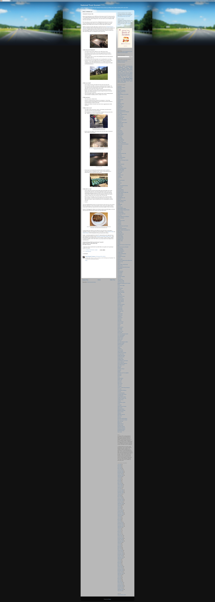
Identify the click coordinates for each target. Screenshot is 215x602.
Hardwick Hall (120, 235)
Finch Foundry (120, 207)
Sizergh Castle (120, 358)
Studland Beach (120, 378)
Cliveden (119, 162)
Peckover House (120, 321)
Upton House (120, 407)
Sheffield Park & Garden (122, 352)
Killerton (119, 263)
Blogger (109, 599)
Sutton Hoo (120, 382)
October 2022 (120, 473)
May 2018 (119, 519)
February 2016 (120, 550)
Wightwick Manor (121, 423)
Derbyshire (123, 68)
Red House (99, 236)
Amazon (119, 24)
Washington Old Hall (121, 414)
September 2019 (121, 503)
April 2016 (119, 547)
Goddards (119, 221)
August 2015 (120, 558)
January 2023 (120, 469)
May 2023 (119, 465)
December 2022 (120, 471)
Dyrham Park (120, 196)
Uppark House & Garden (122, 406)
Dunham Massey (121, 189)
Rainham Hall (120, 339)
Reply (86, 260)
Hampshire (119, 70)
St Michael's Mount (121, 368)
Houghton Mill (120, 252)
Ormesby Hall (120, 313)
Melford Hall (120, 294)
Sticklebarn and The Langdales (123, 372)
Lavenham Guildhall (121, 276)
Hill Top (119, 243)
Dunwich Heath (120, 193)
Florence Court (120, 211)
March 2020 (120, 496)
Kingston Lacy (120, 265)
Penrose (119, 324)
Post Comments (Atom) (91, 282)
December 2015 (120, 553)
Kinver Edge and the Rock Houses (124, 267)
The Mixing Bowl (127, 78)
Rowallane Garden (121, 343)
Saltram (119, 347)
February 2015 (120, 566)
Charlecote (119, 150)
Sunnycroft (119, 380)
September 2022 (121, 475)
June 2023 (119, 464)
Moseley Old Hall (121, 301)
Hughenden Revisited (121, 256)
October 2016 (120, 539)
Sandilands (119, 348)
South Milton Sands (121, 364)
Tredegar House (120, 399)
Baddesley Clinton (121, 103)
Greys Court (120, 227)
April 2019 (119, 508)
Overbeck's (120, 316)
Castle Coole (120, 145)
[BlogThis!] (101, 250)
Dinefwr (119, 184)
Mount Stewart (120, 305)
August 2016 (120, 542)
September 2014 (121, 573)
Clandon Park (120, 158)
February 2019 (120, 510)
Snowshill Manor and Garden (123, 360)
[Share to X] (102, 250)
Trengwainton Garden (121, 402)
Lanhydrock (120, 275)
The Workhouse (120, 395)
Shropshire (130, 76)
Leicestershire (130, 71)
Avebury (119, 102)
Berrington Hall (120, 118)
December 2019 (120, 499)
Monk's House (120, 297)
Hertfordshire (128, 70)
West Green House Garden (122, 419)
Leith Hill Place (120, 279)
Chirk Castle (120, 156)
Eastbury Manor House (122, 200)
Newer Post (85, 279)
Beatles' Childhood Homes (122, 114)
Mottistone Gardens (121, 304)
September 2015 (121, 557)
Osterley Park (120, 315)
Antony (119, 95)
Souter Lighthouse (121, 362)
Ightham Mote (120, 259)
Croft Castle (120, 177)
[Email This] (100, 250)
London (123, 72)
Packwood (119, 319)
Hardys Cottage (120, 236)
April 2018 (119, 520)
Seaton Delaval (120, 351)
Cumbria (119, 68)
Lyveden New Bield (121, 292)
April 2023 (119, 467)
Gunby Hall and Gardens (122, 228)
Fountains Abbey (121, 212)
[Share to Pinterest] (104, 250)
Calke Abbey (120, 137)
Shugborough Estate (121, 355)
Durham (119, 69)
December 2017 (120, 523)
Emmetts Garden (121, 201)
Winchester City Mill (121, 426)
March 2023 (120, 468)
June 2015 (119, 561)
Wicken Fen (120, 422)
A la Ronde (119, 86)
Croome (119, 181)
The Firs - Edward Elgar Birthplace (124, 387)
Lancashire (125, 71)
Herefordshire (124, 70)
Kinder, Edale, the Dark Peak (123, 264)
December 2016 (120, 538)
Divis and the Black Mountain (123, 185)
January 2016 (120, 551)
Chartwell (119, 152)
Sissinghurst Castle (121, 356)
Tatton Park (120, 384)
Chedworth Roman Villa (122, 153)
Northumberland (124, 75)
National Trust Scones (90, 5)
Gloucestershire (88, 251)
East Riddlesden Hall (121, 197)
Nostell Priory (120, 308)
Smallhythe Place (121, 359)
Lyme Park (119, 289)
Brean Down (120, 130)
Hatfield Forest (120, 239)
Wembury (119, 417)
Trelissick (119, 401)
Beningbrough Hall (121, 117)
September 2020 (121, 492)
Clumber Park (120, 166)
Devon (127, 68)
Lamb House (120, 273)
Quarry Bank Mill (120, 336)
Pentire (119, 325)
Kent (122, 71)
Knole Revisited (120, 271)
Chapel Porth (120, 149)
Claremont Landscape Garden (123, 160)
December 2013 (120, 585)
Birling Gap (119, 121)
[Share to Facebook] (103, 250)
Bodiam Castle (120, 125)
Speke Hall (119, 366)
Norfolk (131, 72)
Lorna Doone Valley (121, 285)
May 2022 (119, 480)
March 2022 (120, 483)
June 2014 (119, 577)
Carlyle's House (120, 141)
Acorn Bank (103, 236)
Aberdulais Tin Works (121, 87)
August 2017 (120, 527)
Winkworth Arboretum (121, 427)
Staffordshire (130, 77)
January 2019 (120, 511)
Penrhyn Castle (110, 231)
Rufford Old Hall (120, 344)
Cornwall (130, 67)
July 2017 (119, 528)
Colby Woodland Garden (122, 168)
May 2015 (119, 562)
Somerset (119, 77)
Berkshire (123, 66)
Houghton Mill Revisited (122, 253)
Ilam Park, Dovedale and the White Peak (125, 260)
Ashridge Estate (120, 99)
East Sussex (122, 69)
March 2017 (120, 534)
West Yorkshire (129, 81)
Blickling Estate (120, 123)
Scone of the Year (125, 76)
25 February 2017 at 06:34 (100, 256)
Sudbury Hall (120, 379)
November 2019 (120, 500)
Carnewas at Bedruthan (122, 142)
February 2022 (120, 484)
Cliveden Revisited (121, 164)
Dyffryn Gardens (120, 195)
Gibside (119, 219)
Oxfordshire (119, 76)
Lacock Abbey (120, 272)
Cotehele (119, 173)
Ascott (119, 98)
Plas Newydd (120, 328)
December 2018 (120, 512)
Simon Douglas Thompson (90, 256)
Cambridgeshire (120, 67)
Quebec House (108, 236)
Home (99, 279)
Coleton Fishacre (86, 232)
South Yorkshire (125, 77)
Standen (119, 371)
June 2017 (119, 530)
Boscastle (119, 127)
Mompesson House (121, 296)
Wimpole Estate (120, 425)
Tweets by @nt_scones (122, 594)
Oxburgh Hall (120, 317)
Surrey (121, 78)
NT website (128, 23)
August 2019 (120, 504)
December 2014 (120, 569)
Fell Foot (119, 205)
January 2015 (120, 567)
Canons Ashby (120, 138)
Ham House (120, 231)
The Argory (119, 386)
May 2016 (119, 546)
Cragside (119, 176)
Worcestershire (123, 82)
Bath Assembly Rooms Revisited (123, 111)
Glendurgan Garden (121, 220)
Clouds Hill (119, 165)
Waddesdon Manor (121, 409)
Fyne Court (120, 215)
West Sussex (123, 81)
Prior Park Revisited (121, 335)
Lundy (119, 286)
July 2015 (119, 559)
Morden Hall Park (121, 300)
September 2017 (121, 526)
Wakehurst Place (121, 411)
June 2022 (119, 479)
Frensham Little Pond (121, 213)
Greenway (119, 224)
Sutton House (120, 383)
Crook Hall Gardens (121, 180)
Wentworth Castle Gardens (122, 418)
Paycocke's (120, 320)
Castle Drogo (120, 146)
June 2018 (119, 518)
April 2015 (119, 563)
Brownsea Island (120, 133)
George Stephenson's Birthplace (123, 216)
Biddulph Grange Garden (122, 119)
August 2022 (120, 476)
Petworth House (120, 327)
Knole (119, 269)
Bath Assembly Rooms (122, 110)
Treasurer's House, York (122, 398)
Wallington (119, 413)
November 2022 (120, 472)
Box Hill (119, 129)
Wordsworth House (121, 430)
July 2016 (119, 543)
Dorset (131, 68)
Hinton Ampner (120, 248)
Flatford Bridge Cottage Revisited (123, 209)
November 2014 (120, 570)
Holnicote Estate (120, 249)
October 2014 (120, 571)
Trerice (119, 403)
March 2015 (120, 565)
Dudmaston (120, 188)
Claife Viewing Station (121, 157)
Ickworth (119, 257)
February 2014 (120, 582)
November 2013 (120, 586)
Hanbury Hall (120, 232)
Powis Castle (120, 332)
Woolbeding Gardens (121, 429)
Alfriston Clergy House (121, 91)
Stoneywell (119, 374)
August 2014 (120, 574)
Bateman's (119, 109)
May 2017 (119, 531)
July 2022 (119, 477)
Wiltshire (119, 82)
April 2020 (119, 495)
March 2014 (120, 581)
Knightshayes (120, 268)
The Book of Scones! (121, 62)
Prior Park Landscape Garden (123, 333)
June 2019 (119, 507)
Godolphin (119, 223)
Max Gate (119, 293)
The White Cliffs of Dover (122, 394)
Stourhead (119, 375)
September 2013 (121, 589)
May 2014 (119, 578)
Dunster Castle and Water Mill (123, 192)
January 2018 (120, 522)
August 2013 (120, 590)
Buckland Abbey (120, 134)
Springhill (119, 367)
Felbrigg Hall (120, 204)
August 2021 (120, 487)
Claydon (119, 161)
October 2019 (120, 502)
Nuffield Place (120, 309)
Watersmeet (120, 415)
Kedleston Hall (120, 261)
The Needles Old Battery (122, 390)
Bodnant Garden (120, 126)
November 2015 (120, 554)
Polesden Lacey (120, 331)
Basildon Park (120, 107)
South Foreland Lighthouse (122, 363)
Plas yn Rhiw (120, 329)
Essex (126, 69)
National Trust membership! (122, 60)
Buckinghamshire (129, 66)
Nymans (119, 312)
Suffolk (119, 78)
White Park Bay (120, 421)
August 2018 (120, 515)
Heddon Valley (120, 240)
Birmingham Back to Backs (122, 122)
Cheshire (126, 67)
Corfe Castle (120, 172)
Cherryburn (120, 154)
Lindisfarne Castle (121, 280)
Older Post (112, 279)
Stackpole (119, 370)
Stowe (119, 376)
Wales (124, 79)
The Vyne (119, 391)
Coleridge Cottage (121, 169)
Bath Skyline (120, 113)
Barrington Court (120, 106)
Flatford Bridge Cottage (122, 208)
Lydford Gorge (120, 288)
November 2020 (120, 491)
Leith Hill (119, 277)
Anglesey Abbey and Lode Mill (123, 94)
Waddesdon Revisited (121, 410)
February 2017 (120, 535)
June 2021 (119, 488)
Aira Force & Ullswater (121, 90)
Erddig (119, 203)
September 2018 (121, 514)
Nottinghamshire (129, 75)
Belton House (120, 115)
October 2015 (120, 555)
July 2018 (119, 516)
